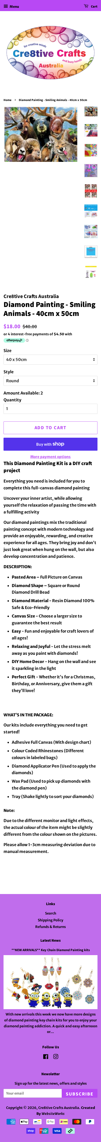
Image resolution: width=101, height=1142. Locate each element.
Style (9, 371)
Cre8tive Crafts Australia (58, 1108)
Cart (93, 6)
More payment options (50, 456)
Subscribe (79, 1094)
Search (50, 913)
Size (8, 350)
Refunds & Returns (50, 927)
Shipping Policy (50, 920)
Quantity (12, 400)
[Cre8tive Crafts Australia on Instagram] (55, 1057)
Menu (14, 6)
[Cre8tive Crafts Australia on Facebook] (45, 1057)
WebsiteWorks (53, 1114)
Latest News (50, 940)
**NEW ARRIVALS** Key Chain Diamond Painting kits (51, 950)
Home (8, 100)
